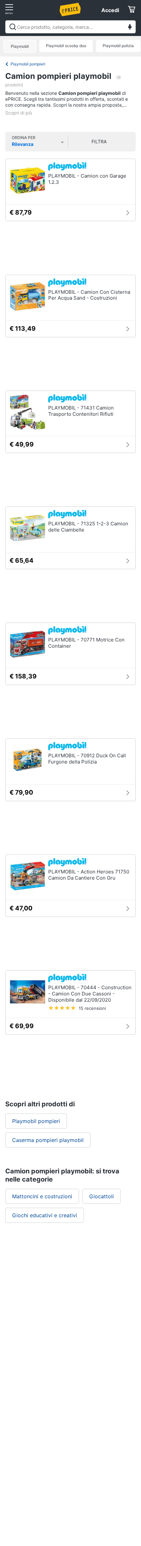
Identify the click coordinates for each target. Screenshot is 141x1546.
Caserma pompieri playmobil (48, 1140)
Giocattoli (101, 1196)
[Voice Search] (129, 27)
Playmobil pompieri (27, 63)
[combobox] (70, 26)
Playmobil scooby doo (66, 45)
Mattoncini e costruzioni (42, 1196)
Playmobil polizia (118, 45)
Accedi (110, 10)
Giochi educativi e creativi (44, 1215)
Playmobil (20, 46)
